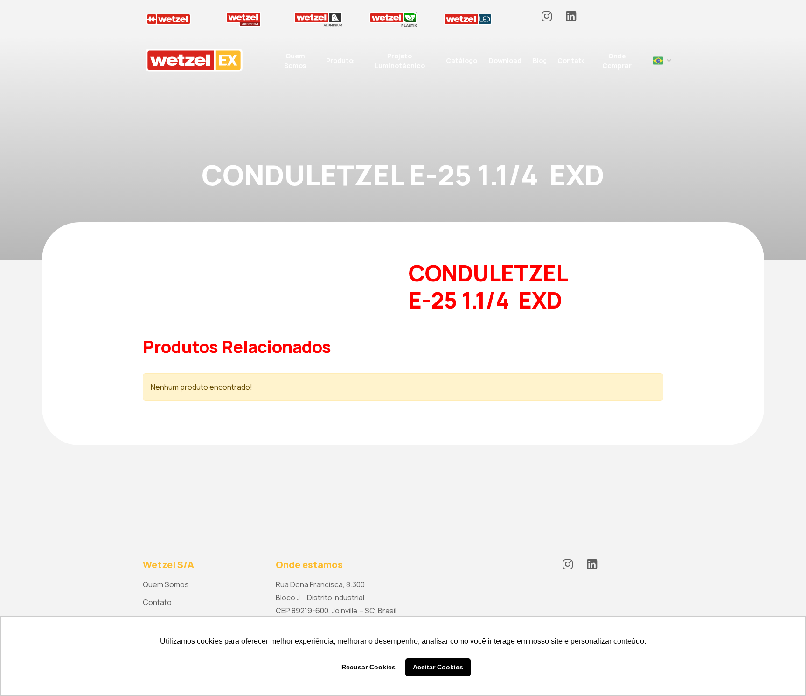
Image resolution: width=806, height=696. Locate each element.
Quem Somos (295, 60)
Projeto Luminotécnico (400, 60)
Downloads (507, 60)
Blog (540, 60)
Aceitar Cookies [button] (438, 667)
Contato (571, 60)
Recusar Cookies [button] (368, 667)
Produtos (341, 60)
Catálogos (463, 60)
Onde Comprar (617, 60)
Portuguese (658, 60)
